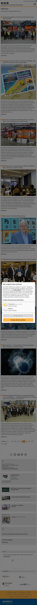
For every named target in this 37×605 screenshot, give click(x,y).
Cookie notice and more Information (13, 300)
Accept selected (18, 315)
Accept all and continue (18, 320)
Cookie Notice (17, 289)
